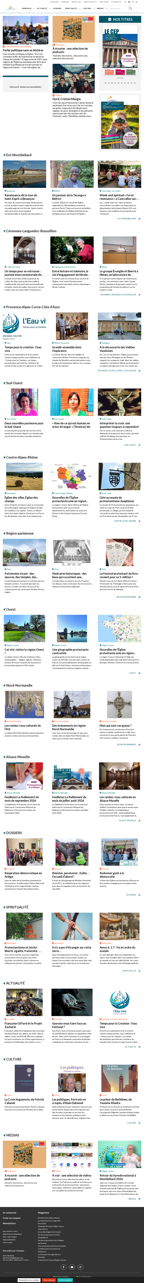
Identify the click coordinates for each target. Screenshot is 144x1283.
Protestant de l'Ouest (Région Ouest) (52, 1260)
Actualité (42, 8)
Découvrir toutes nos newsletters (25, 86)
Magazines (65, 2)
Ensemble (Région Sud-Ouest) (49, 1232)
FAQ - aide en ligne (10, 1237)
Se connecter (116, 2)
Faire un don (104, 2)
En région (26, 8)
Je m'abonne (54, 2)
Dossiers (57, 8)
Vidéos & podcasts (90, 2)
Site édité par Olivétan (13, 1250)
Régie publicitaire (9, 1240)
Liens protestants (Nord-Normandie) (52, 1246)
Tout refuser (49, 1280)
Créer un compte (11, 1218)
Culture (87, 8)
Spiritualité (71, 8)
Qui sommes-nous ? (10, 1231)
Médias (100, 8)
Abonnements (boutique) (12, 1234)
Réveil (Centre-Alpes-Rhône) (49, 1218)
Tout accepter (65, 1280)
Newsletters (76, 2)
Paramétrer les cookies (29, 1280)
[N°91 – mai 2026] (120, 50)
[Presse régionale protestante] (11, 8)
